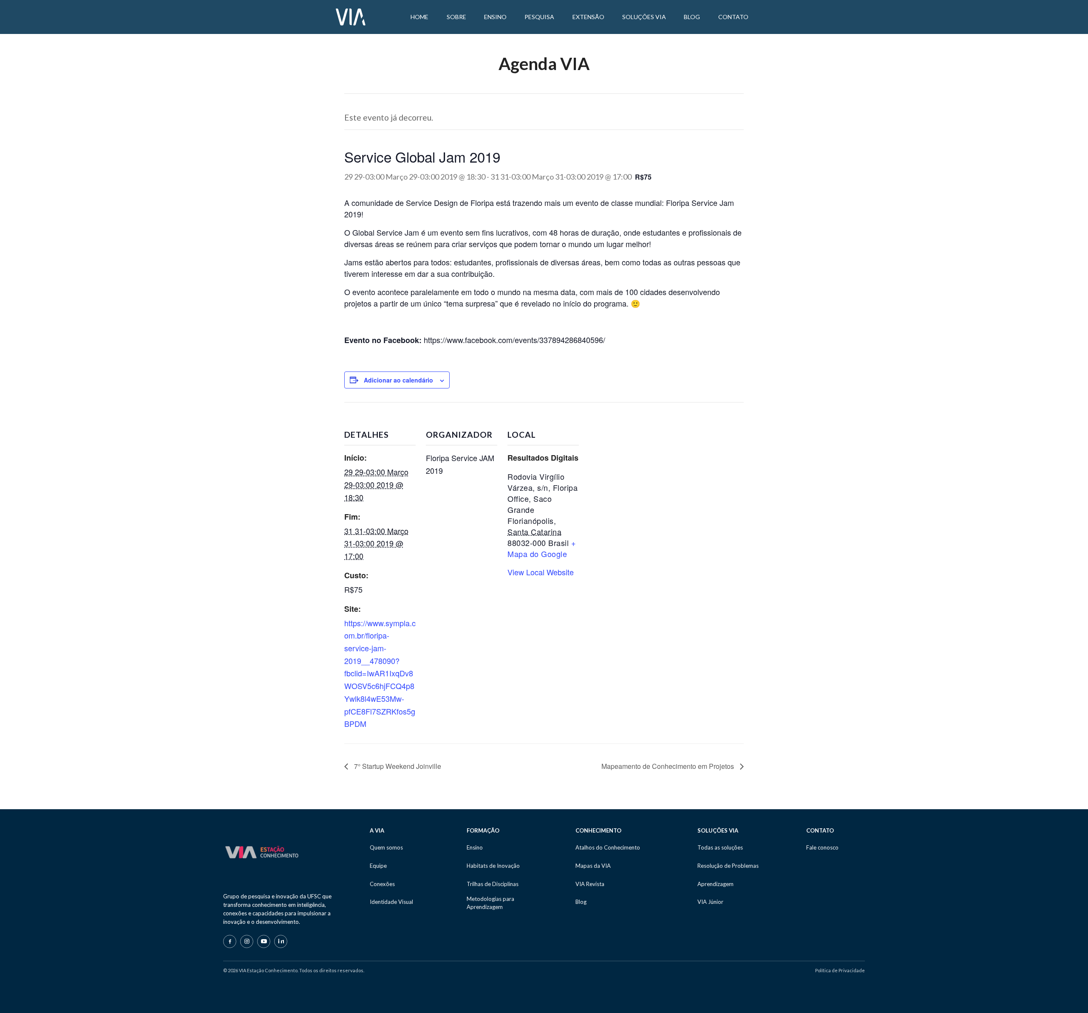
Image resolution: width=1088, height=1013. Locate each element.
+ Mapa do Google (541, 548)
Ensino (475, 847)
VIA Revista (589, 884)
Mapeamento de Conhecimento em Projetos (668, 766)
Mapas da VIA (593, 865)
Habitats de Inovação (493, 865)
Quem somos (386, 847)
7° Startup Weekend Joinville (396, 766)
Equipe (378, 865)
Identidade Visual (391, 901)
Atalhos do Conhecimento (607, 847)
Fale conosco (822, 847)
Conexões (382, 884)
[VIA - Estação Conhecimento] (351, 16)
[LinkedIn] (280, 941)
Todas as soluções (720, 847)
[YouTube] (263, 941)
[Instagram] (246, 941)
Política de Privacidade (840, 970)
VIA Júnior (710, 901)
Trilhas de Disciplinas (492, 884)
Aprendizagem (715, 884)
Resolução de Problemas (728, 865)
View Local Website (540, 571)
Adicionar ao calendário (398, 380)
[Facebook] (229, 941)
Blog (580, 901)
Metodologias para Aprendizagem (490, 902)
